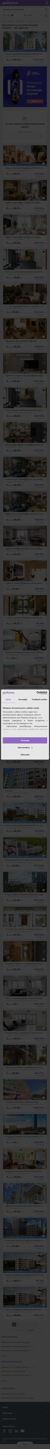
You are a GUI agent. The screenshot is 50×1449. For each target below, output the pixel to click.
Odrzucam (25, 754)
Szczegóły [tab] (22, 699)
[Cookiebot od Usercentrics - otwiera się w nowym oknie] (36, 692)
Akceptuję (25, 740)
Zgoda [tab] (8, 699)
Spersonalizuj (23, 747)
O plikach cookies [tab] (39, 699)
